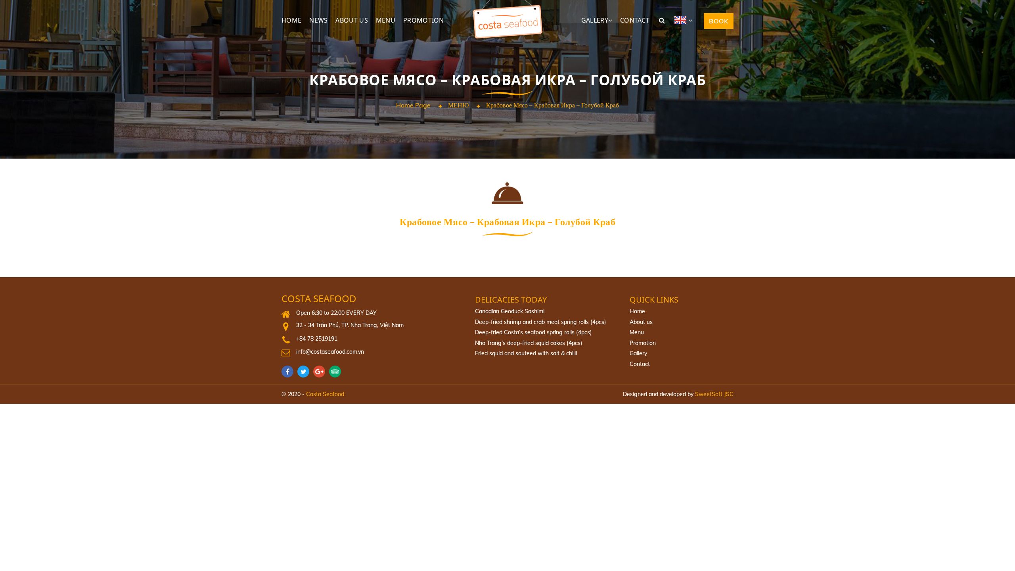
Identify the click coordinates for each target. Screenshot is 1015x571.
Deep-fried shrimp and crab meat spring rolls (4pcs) (540, 322)
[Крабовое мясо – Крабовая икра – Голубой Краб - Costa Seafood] (507, 4)
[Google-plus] (321, 371)
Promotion (643, 343)
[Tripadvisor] (337, 371)
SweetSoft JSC (714, 394)
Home (637, 311)
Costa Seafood (319, 299)
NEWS (318, 20)
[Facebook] (289, 371)
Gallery (638, 353)
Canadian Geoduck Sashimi (509, 311)
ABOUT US (351, 20)
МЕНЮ (458, 105)
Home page (413, 105)
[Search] (662, 20)
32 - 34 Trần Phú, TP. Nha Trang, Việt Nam (350, 325)
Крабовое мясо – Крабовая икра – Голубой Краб (552, 105)
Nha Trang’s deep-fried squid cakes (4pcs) (528, 343)
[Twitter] (305, 371)
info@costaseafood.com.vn (330, 351)
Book (718, 21)
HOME (291, 20)
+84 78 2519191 (316, 338)
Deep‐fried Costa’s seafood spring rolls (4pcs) (533, 332)
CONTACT (634, 20)
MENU (385, 20)
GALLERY (594, 20)
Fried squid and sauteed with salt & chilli (526, 353)
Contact (640, 364)
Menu (637, 332)
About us (641, 322)
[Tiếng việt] (686, 20)
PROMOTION (423, 20)
